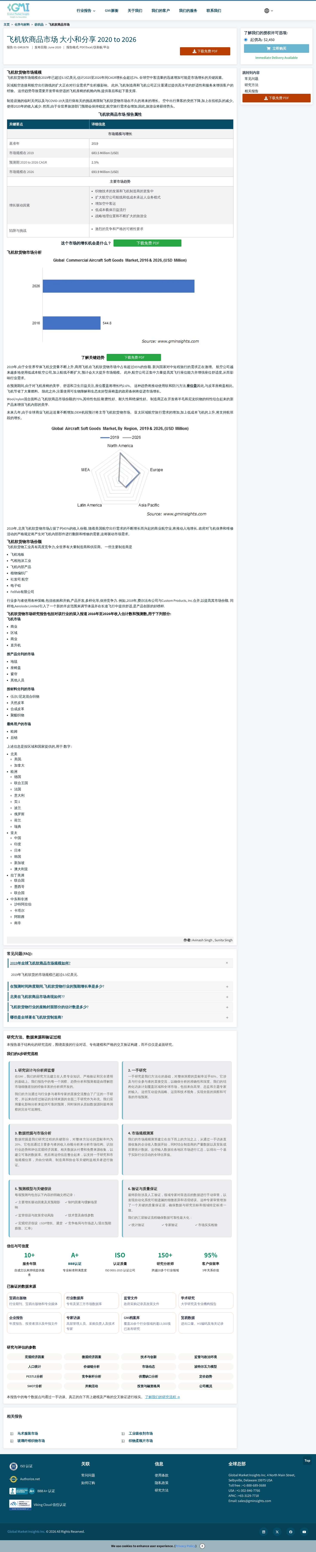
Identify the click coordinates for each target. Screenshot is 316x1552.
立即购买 (279, 48)
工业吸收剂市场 (141, 1433)
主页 (7, 24)
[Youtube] (304, 1531)
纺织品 (39, 24)
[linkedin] (263, 1531)
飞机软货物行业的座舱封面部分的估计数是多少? (49, 1006)
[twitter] (277, 1531)
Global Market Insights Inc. (26, 1531)
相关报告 (251, 91)
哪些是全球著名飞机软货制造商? (36, 1017)
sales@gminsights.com (254, 1501)
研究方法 (251, 85)
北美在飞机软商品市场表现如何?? (37, 996)
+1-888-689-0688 (254, 1485)
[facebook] (290, 1531)
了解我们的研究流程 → (162, 1397)
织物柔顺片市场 (141, 1440)
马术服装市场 (27, 1433)
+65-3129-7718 (248, 1495)
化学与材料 (22, 24)
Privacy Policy (185, 1546)
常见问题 (251, 78)
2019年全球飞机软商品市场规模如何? (40, 963)
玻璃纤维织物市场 (31, 1440)
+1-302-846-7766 (248, 1490)
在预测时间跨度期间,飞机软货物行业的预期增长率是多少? (57, 986)
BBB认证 (74, 1263)
